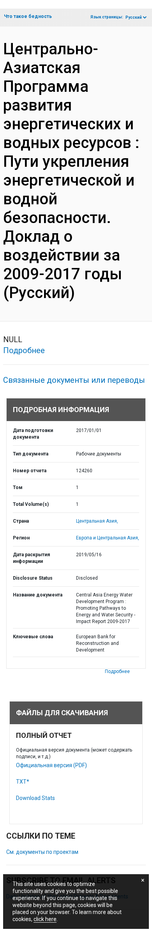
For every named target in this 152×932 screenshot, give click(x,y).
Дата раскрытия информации (31, 558)
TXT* (22, 781)
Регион (21, 538)
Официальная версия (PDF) (51, 765)
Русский (133, 17)
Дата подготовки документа (33, 434)
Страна (21, 521)
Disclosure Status (33, 578)
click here (45, 919)
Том (18, 487)
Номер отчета (29, 470)
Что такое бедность (28, 16)
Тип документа (30, 454)
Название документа (37, 595)
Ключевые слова (33, 636)
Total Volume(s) (31, 504)
